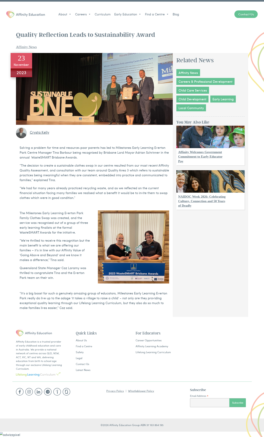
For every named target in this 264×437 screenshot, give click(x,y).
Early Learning (223, 99)
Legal (79, 358)
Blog (176, 14)
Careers (81, 14)
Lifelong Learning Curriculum (153, 352)
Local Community (191, 108)
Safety (80, 352)
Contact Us (82, 364)
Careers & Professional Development (205, 81)
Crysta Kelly (39, 132)
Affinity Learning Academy (152, 346)
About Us (81, 340)
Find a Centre (155, 14)
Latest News (83, 370)
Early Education (125, 14)
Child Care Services (193, 90)
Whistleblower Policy (141, 391)
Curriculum (103, 14)
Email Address (199, 396)
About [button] (62, 14)
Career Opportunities (149, 340)
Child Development (192, 99)
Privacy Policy (115, 391)
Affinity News (26, 47)
